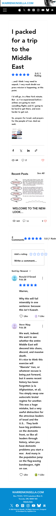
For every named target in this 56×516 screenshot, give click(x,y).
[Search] (21, 7)
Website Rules (28, 502)
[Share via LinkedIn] (28, 150)
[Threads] (33, 10)
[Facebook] (28, 10)
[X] (12, 506)
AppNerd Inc (33, 511)
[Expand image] (17, 134)
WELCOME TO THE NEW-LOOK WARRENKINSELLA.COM (29, 210)
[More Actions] (42, 278)
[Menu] (5, 10)
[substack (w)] (52, 10)
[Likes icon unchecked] (21, 316)
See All (40, 173)
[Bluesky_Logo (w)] (47, 10)
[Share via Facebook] (13, 150)
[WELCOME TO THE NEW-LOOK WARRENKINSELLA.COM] (30, 191)
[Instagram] (38, 10)
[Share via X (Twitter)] (20, 150)
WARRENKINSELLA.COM (17, 3)
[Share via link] (36, 150)
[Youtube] (42, 10)
